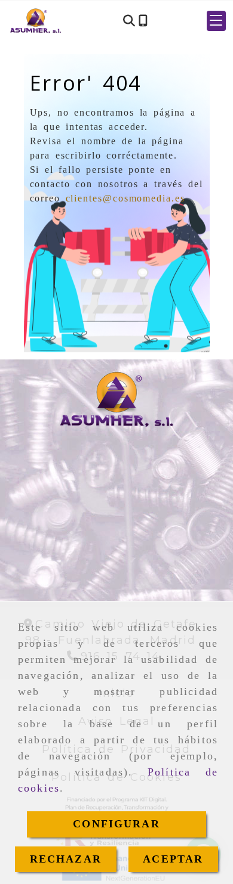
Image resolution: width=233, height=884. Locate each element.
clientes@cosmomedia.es (125, 198)
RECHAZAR (66, 859)
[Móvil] (143, 21)
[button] (216, 21)
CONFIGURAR (116, 824)
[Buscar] (129, 21)
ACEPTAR (173, 859)
